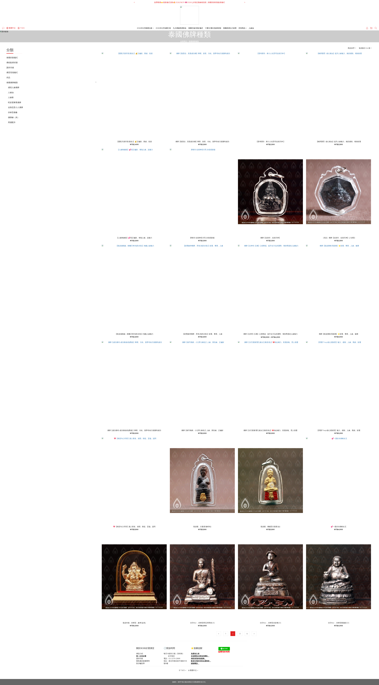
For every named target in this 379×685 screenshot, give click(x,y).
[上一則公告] (134, 2)
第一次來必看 (141, 656)
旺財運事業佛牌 (14, 102)
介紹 (141, 654)
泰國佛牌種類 (194, 41)
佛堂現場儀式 (12, 72)
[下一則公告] (245, 2)
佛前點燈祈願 (12, 62)
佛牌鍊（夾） (13, 117)
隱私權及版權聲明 (143, 661)
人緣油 (251, 28)
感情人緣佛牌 (13, 87)
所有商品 (242, 28)
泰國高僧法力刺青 (230, 28)
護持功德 (10, 67)
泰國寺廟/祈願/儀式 (195, 28)
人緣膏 (11, 97)
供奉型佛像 (12, 112)
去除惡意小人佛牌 (15, 107)
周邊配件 (11, 122)
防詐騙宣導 (140, 663)
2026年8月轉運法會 (144, 28)
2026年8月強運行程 (163, 28)
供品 (8, 77)
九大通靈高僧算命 (179, 28)
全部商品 (183, 41)
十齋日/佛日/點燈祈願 (213, 28)
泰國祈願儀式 (12, 57)
